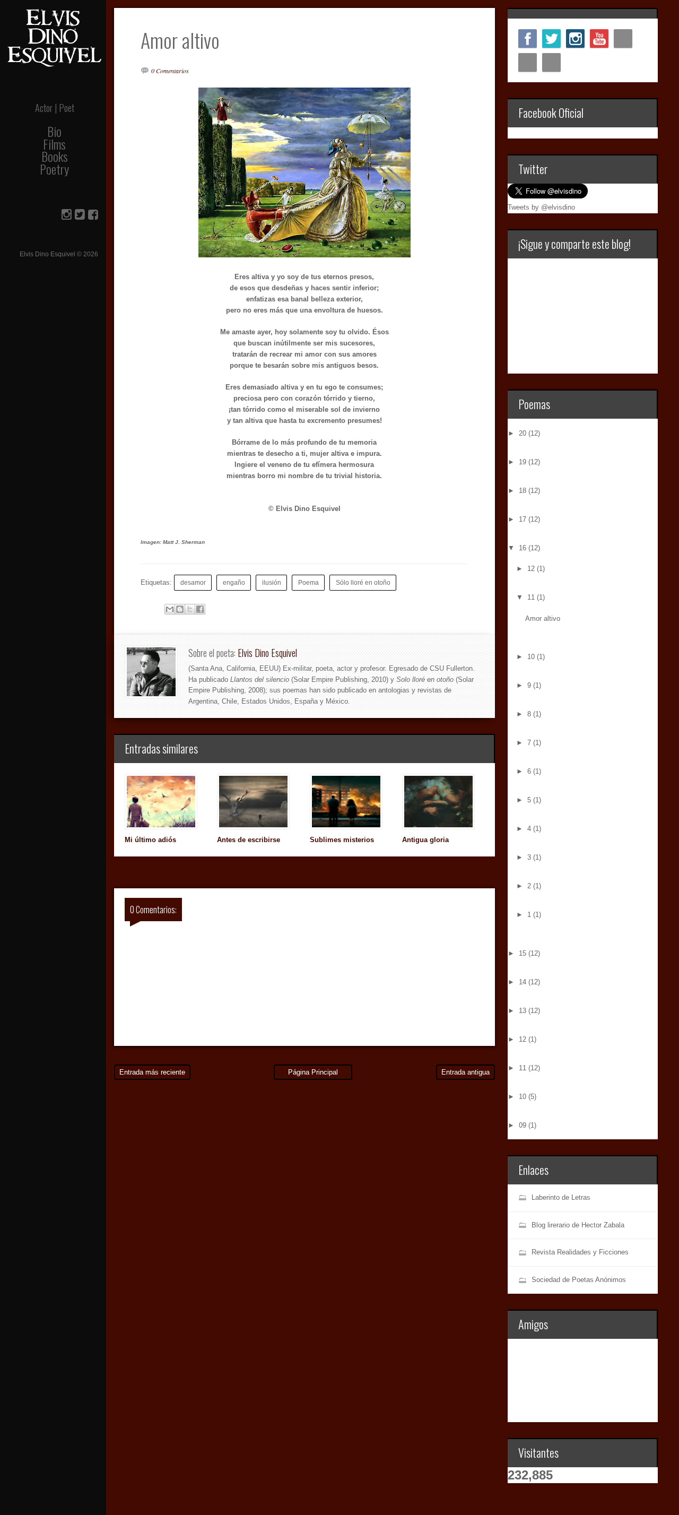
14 (523, 982)
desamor (193, 582)
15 (523, 953)
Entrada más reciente (152, 1072)
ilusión (271, 582)
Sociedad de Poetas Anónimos (579, 1280)
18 (523, 491)
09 (523, 1125)
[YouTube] (599, 38)
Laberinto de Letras (561, 1197)
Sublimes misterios (342, 840)
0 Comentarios (170, 70)
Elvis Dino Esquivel (267, 653)
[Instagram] (575, 38)
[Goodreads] (551, 62)
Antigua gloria (425, 840)
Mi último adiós (150, 840)
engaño (234, 582)
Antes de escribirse (248, 840)
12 (532, 569)
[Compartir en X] (190, 609)
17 (523, 519)
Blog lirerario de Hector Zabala (578, 1225)
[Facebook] (527, 38)
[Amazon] (527, 62)
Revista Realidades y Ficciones (580, 1252)
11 (532, 597)
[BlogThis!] (180, 609)
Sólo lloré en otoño (363, 582)
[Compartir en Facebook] (200, 609)
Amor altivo (542, 618)
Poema (308, 582)
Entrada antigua (465, 1072)
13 (523, 1011)
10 (532, 657)
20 (523, 433)
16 (523, 548)
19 (523, 462)
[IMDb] (623, 38)
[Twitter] (551, 38)
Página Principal (313, 1072)
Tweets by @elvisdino (541, 207)
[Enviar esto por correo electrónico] (169, 609)
